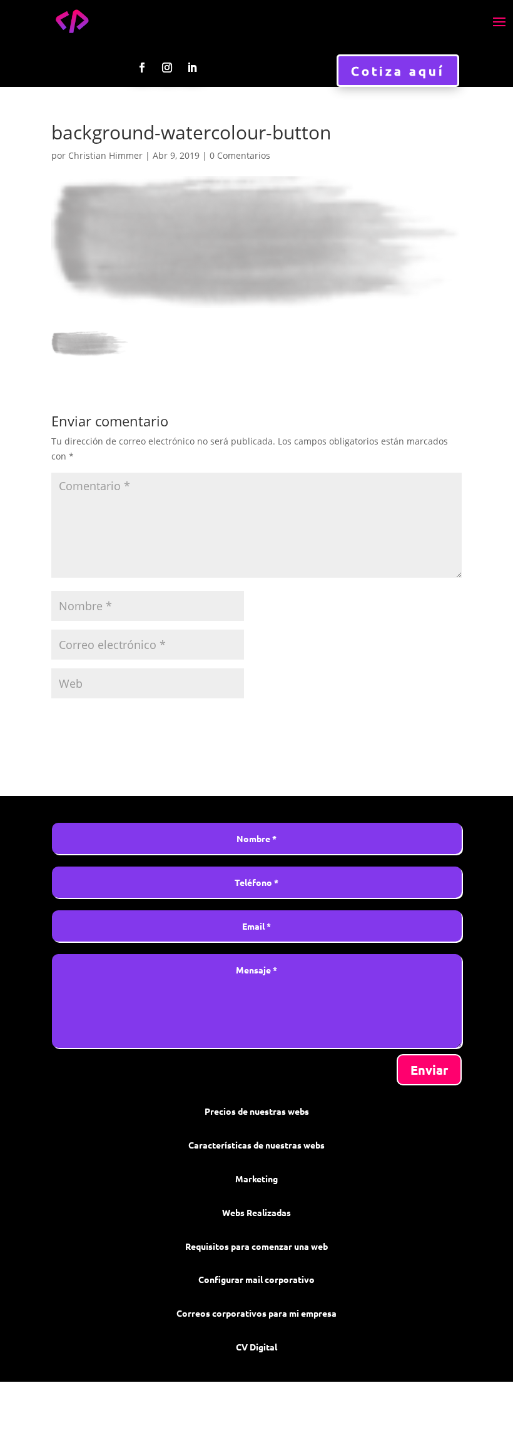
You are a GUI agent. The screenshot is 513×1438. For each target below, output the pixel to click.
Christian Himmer (105, 155)
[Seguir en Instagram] (167, 68)
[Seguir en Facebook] (142, 68)
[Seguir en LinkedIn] (192, 68)
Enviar (429, 1070)
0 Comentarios (240, 155)
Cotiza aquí (398, 71)
